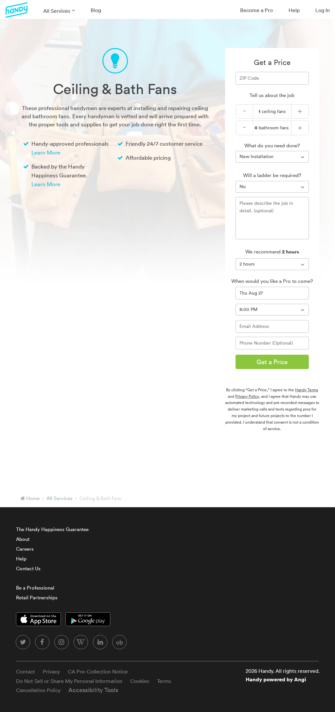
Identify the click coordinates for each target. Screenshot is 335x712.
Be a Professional (35, 588)
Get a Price (272, 362)
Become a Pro (256, 10)
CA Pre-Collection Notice (98, 671)
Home (33, 498)
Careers (25, 549)
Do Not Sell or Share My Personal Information (69, 681)
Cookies (139, 681)
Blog (96, 10)
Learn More (45, 152)
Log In (322, 10)
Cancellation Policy (38, 690)
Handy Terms (306, 390)
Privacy (51, 671)
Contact (25, 671)
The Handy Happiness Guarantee (52, 529)
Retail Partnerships (37, 597)
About (22, 539)
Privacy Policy (247, 396)
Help (294, 10)
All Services (56, 11)
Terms (164, 681)
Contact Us (28, 568)
